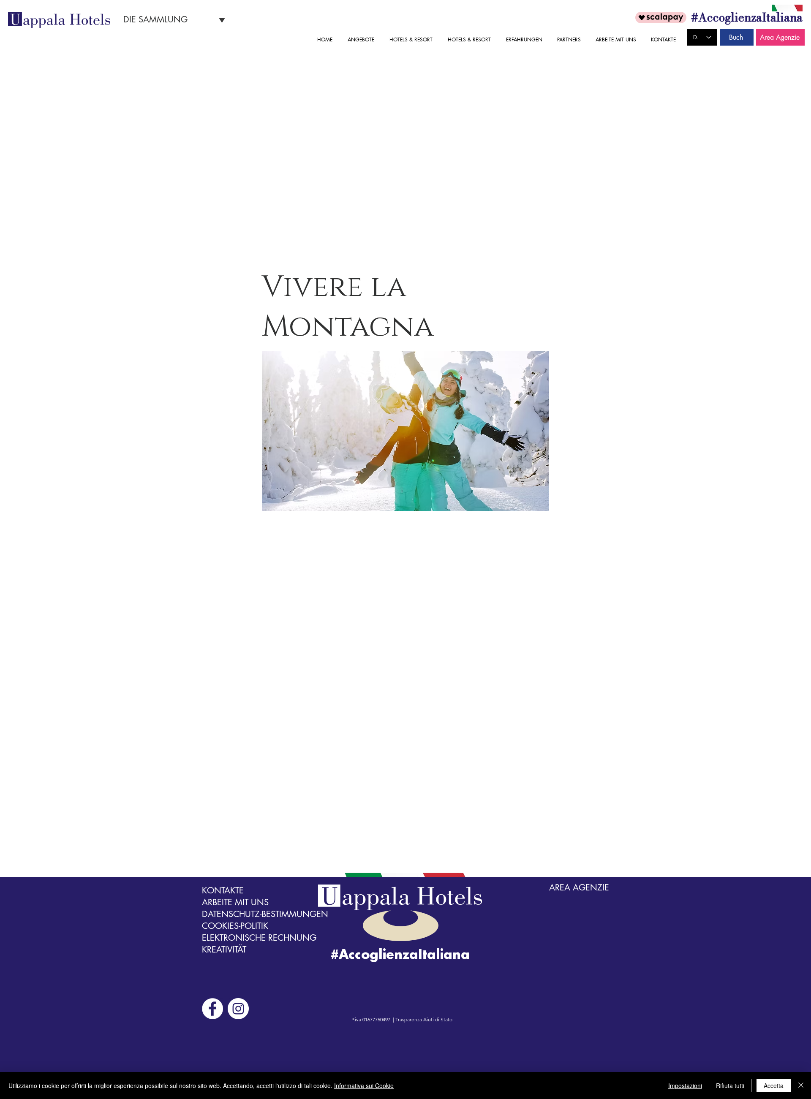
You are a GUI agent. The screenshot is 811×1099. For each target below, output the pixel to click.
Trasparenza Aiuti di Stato (423, 1019)
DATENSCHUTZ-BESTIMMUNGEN (265, 914)
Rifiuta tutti (730, 1085)
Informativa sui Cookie (364, 1085)
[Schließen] (801, 1085)
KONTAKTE (223, 890)
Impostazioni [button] (685, 1085)
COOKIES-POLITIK (235, 925)
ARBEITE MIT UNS (235, 902)
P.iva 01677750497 (370, 1019)
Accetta (774, 1085)
